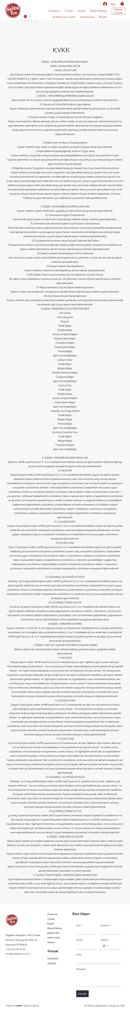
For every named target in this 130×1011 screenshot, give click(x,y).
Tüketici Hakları (13, 1005)
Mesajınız (81, 969)
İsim (79, 925)
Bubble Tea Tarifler (54, 933)
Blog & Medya (54, 928)
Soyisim (105, 925)
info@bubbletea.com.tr (18, 953)
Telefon (104, 939)
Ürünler (51, 918)
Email (79, 939)
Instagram (52, 958)
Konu (78, 954)
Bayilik (50, 923)
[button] (122, 3)
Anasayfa (52, 914)
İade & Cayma (31, 1005)
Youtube (51, 963)
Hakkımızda (53, 937)
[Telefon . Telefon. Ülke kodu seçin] (105, 946)
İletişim (51, 942)
